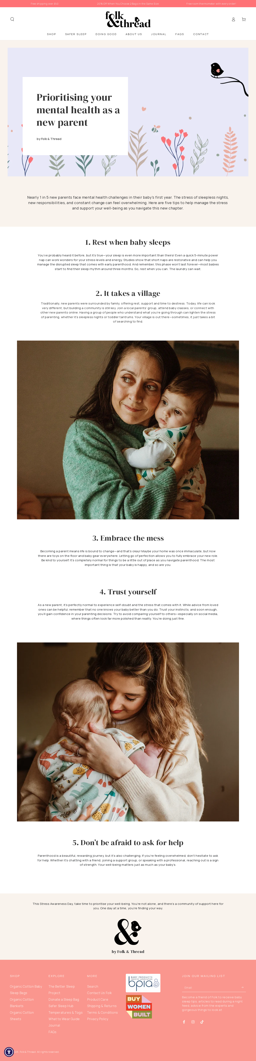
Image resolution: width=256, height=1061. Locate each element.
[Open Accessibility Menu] (9, 1052)
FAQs (52, 1032)
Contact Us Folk (99, 993)
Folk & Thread (28, 1052)
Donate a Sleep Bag (64, 999)
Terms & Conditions (102, 1012)
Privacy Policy (97, 1019)
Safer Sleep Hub (61, 1006)
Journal (54, 1025)
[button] (12, 19)
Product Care (97, 999)
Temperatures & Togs (66, 1012)
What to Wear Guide (64, 1019)
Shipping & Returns (102, 1006)
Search (92, 986)
